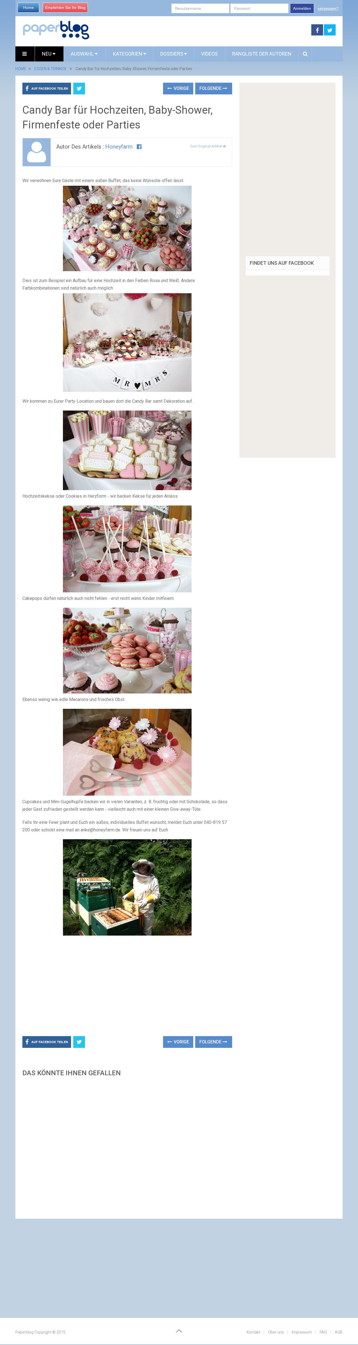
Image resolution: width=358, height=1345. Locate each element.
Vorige (181, 88)
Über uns (276, 1332)
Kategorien (127, 54)
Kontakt (253, 1332)
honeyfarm (119, 146)
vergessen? (328, 8)
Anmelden (302, 8)
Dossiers (171, 54)
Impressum (302, 1332)
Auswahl (83, 54)
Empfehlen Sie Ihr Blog (65, 7)
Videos (209, 54)
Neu (47, 54)
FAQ (323, 1332)
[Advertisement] (200, 30)
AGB (339, 1332)
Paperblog (24, 1332)
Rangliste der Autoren (261, 54)
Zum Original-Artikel (206, 146)
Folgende (211, 88)
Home (28, 7)
